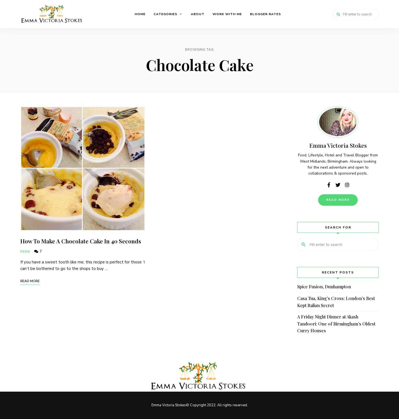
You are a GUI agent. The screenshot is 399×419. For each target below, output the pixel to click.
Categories (165, 14)
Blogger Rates (265, 14)
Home (140, 14)
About (197, 14)
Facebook (329, 185)
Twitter (338, 185)
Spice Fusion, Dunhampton (324, 286)
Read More (338, 200)
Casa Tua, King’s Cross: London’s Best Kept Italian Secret (336, 301)
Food (25, 252)
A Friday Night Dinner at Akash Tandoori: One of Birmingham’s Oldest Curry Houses (336, 323)
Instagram (347, 185)
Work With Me (227, 14)
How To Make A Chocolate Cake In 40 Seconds (80, 241)
